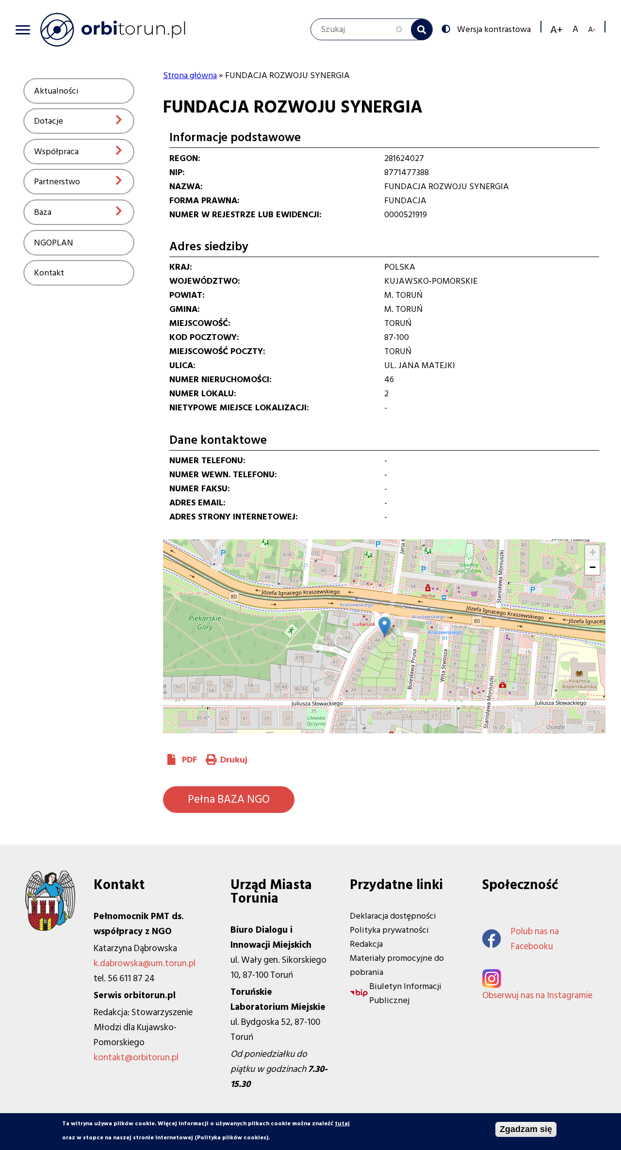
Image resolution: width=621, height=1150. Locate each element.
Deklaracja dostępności (393, 916)
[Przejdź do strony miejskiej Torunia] (50, 928)
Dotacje (48, 121)
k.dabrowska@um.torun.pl (145, 963)
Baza (42, 212)
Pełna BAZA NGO (229, 799)
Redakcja (366, 944)
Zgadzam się (526, 1129)
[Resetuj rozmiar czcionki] (575, 29)
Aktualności (56, 91)
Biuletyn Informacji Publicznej (405, 993)
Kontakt (49, 273)
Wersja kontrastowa (494, 28)
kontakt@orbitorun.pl (136, 1057)
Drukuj (233, 760)
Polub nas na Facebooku (535, 939)
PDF (189, 760)
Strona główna (190, 75)
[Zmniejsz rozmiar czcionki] (592, 29)
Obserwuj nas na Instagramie (537, 995)
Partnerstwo (57, 182)
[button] (384, 626)
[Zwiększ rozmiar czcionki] (556, 29)
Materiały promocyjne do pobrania (397, 965)
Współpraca (56, 152)
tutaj (342, 1123)
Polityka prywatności (389, 930)
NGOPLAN (53, 243)
